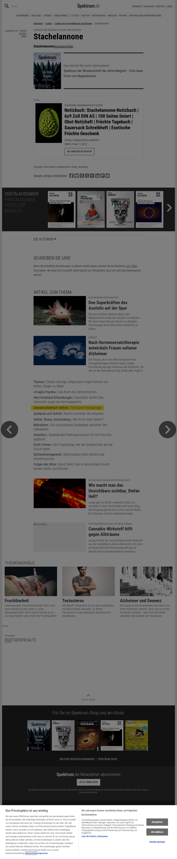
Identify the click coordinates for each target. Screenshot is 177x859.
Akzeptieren (157, 822)
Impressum (43, 853)
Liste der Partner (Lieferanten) (95, 836)
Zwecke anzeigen (157, 841)
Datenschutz (31, 853)
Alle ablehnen (157, 832)
